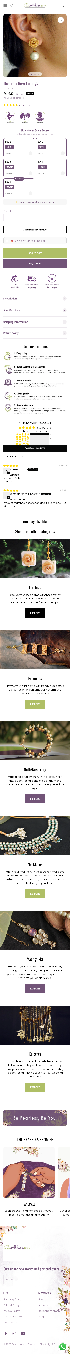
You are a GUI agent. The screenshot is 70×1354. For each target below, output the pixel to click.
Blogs (41, 1316)
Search (42, 1299)
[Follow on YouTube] (23, 1333)
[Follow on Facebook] (5, 1333)
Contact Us (10, 1322)
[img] (10, 465)
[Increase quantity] (26, 217)
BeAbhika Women (49, 1311)
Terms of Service (13, 1316)
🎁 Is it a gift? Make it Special (27, 241)
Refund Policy (11, 1305)
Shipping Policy (12, 1299)
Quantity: (8, 211)
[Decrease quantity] (8, 217)
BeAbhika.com (19, 1344)
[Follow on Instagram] (14, 1333)
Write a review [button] (35, 448)
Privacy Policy (11, 1311)
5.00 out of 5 (43, 427)
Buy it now (35, 263)
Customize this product (35, 229)
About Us (43, 1305)
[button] (11, 105)
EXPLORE (35, 613)
